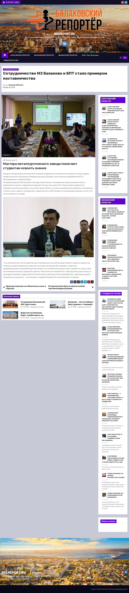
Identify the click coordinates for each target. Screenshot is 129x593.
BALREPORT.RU (64, 34)
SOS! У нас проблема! (90, 55)
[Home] (5, 55)
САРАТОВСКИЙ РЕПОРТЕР (20, 55)
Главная (93, 589)
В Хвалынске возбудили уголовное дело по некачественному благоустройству (112, 244)
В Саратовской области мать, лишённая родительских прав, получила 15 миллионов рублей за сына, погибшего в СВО (112, 125)
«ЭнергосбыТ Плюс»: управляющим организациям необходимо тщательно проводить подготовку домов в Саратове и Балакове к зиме (113, 178)
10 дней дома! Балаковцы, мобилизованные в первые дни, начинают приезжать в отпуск (112, 417)
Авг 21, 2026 (25, 307)
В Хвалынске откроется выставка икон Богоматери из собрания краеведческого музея (113, 229)
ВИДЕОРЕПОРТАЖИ (11, 60)
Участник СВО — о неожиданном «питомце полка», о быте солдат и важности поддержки (112, 397)
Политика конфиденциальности (117, 589)
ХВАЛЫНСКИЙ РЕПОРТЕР (68, 55)
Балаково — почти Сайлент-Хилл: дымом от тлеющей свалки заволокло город (81, 304)
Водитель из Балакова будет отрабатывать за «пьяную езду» (32, 315)
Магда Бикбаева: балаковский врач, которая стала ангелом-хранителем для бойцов (112, 330)
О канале (99, 589)
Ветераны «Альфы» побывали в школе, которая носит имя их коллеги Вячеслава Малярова (112, 378)
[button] (120, 57)
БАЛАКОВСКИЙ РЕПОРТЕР (44, 55)
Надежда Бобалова (16, 85)
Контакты (105, 589)
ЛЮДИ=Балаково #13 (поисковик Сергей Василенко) (115, 495)
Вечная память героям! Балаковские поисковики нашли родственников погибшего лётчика (113, 358)
